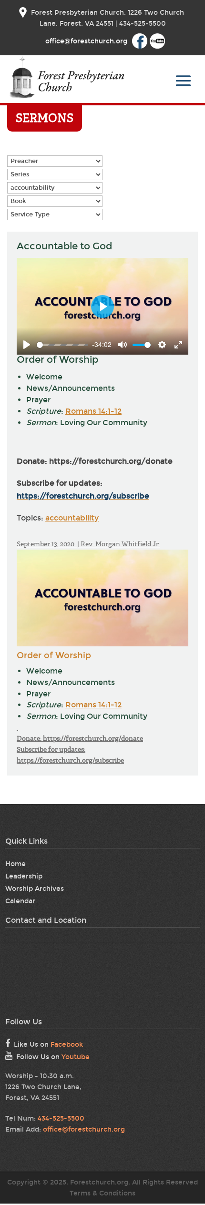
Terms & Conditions (102, 1193)
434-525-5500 (61, 1118)
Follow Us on (53, 1057)
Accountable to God (64, 246)
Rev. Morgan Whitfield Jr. (120, 544)
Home (15, 864)
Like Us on (48, 1045)
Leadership (23, 876)
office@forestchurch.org (84, 1129)
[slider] (62, 344)
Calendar (20, 901)
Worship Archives (34, 889)
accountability (72, 517)
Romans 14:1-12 (93, 411)
